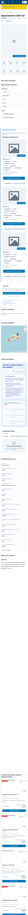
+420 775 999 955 (8, 301)
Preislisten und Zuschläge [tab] (19, 183)
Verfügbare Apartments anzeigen (15, 293)
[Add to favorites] (25, 781)
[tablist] (14, 183)
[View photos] (14, 148)
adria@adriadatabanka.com (9, 303)
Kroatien (3, 12)
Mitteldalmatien (9, 12)
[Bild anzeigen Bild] (4, 63)
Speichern (8, 21)
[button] (17, 334)
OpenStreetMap (18, 352)
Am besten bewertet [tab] (14, 436)
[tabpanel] (14, 445)
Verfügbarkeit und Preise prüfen (14, 178)
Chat (5, 304)
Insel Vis (16, 12)
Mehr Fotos (22, 155)
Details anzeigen (14, 810)
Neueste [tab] (6, 436)
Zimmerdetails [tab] (8, 183)
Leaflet (11, 352)
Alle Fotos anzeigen (20, 56)
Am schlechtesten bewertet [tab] (21, 436)
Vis (20, 12)
